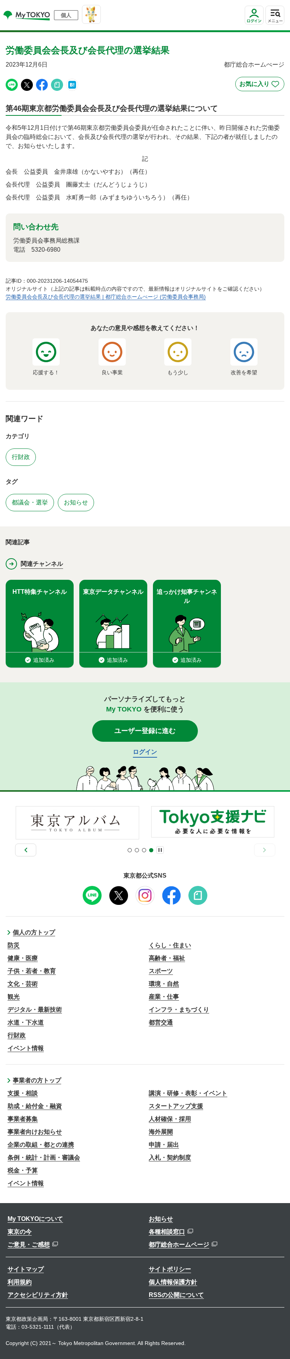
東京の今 (20, 1231)
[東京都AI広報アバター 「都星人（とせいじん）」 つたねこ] (91, 14)
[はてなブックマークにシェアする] (72, 84)
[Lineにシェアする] (12, 84)
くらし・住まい (170, 945)
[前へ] (25, 850)
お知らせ (161, 1219)
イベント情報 (26, 1048)
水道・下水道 (26, 1022)
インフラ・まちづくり (179, 1009)
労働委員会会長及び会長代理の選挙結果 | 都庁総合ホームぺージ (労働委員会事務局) (106, 297)
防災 (14, 945)
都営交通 (161, 1022)
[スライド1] (130, 850)
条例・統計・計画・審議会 (44, 1157)
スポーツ (161, 971)
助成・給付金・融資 (35, 1106)
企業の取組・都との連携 (41, 1144)
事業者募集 (23, 1119)
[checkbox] (259, 84)
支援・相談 (23, 1093)
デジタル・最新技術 (35, 1009)
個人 (66, 15)
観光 (14, 996)
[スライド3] (137, 850)
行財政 (17, 1035)
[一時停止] (160, 850)
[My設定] (254, 24)
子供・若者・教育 (32, 971)
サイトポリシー (170, 1269)
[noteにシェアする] (57, 84)
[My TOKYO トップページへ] (27, 15)
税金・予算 (23, 1170)
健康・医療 (23, 958)
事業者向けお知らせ (35, 1132)
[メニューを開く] (274, 15)
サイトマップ (26, 1269)
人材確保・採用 (170, 1119)
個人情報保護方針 (173, 1282)
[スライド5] (144, 850)
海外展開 (161, 1132)
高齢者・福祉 (167, 958)
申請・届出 (164, 1144)
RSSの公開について (176, 1295)
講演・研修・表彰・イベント (188, 1093)
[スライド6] (151, 850)
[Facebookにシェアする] (42, 84)
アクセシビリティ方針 (38, 1295)
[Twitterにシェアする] (27, 84)
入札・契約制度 (170, 1157)
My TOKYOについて (35, 1219)
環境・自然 (164, 984)
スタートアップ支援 (176, 1106)
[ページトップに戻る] (276, 1342)
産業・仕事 (164, 996)
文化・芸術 (23, 984)
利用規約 (20, 1282)
